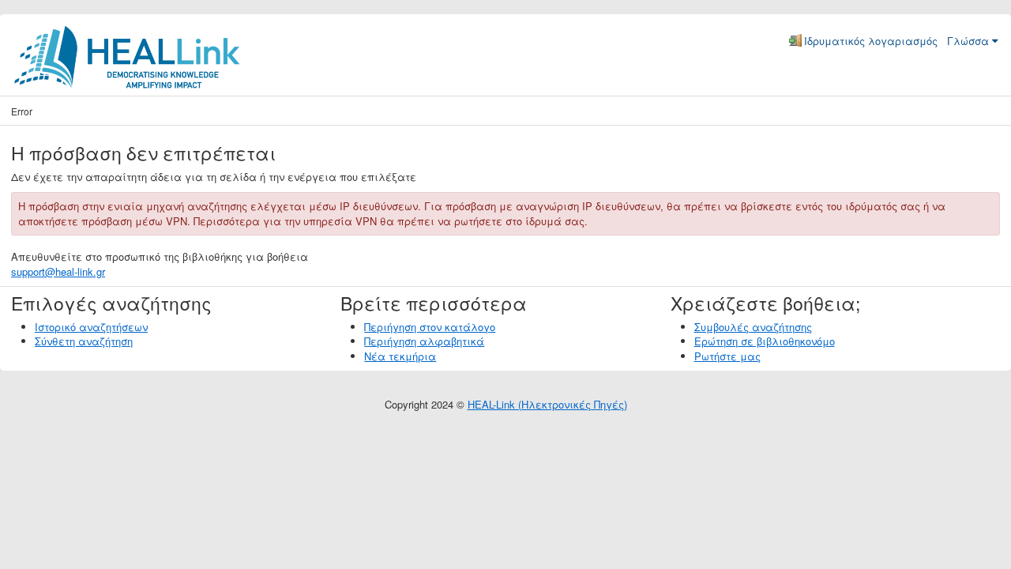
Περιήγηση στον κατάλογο (429, 326)
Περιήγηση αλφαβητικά (424, 341)
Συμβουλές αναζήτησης (753, 326)
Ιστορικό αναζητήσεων (91, 326)
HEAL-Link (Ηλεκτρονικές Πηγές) (547, 404)
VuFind (38, 44)
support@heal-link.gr (58, 271)
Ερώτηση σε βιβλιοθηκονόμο (764, 341)
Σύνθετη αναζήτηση (84, 341)
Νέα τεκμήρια (400, 356)
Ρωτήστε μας (727, 356)
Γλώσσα (968, 40)
